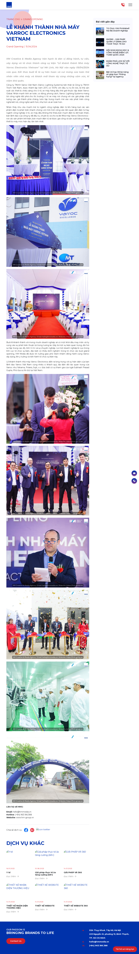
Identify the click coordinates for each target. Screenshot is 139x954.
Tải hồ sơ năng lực (125, 949)
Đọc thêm (11, 876)
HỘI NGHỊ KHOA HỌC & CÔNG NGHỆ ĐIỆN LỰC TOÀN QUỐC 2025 (117, 52)
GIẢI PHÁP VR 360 (73, 872)
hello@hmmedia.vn (99, 942)
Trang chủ (13, 19)
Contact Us (15, 941)
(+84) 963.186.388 (98, 945)
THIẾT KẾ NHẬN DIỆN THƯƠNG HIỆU (17, 907)
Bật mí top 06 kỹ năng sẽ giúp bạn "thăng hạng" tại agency (117, 74)
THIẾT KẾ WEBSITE (44, 906)
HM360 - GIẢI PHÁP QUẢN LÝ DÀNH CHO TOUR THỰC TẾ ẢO (116, 41)
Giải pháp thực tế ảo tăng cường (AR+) (45, 873)
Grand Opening (33, 19)
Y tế (8, 872)
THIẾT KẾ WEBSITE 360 (76, 906)
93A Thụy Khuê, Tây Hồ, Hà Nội (105, 930)
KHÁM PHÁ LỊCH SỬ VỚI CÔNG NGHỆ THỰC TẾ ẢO (117, 63)
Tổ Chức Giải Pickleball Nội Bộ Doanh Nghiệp (117, 29)
